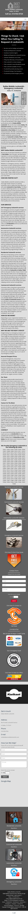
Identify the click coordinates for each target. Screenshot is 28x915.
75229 (15, 456)
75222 (12, 455)
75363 (15, 475)
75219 (23, 453)
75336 (8, 472)
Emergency (8, 903)
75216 (12, 453)
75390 (19, 480)
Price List (16, 905)
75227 (8, 456)
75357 (23, 473)
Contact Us (20, 903)
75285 (4, 468)
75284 (23, 467)
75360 (12, 475)
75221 (8, 455)
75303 (19, 468)
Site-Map (22, 905)
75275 (12, 467)
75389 (15, 480)
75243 (19, 460)
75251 (4, 463)
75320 (15, 470)
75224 (19, 455)
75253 (12, 463)
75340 (15, 472)
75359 (8, 475)
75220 (4, 455)
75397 (23, 482)
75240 (8, 460)
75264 (15, 465)
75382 (23, 479)
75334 (4, 472)
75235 (15, 458)
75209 (12, 451)
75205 (19, 449)
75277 (15, 467)
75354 (12, 473)
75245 (4, 461)
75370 (8, 477)
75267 (4, 467)
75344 (4, 473)
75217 (15, 453)
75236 (19, 458)
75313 (8, 470)
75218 (19, 453)
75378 (8, 479)
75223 (15, 455)
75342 (19, 472)
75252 (8, 463)
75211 (19, 451)
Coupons (14, 903)
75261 (4, 465)
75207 (4, 451)
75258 (19, 463)
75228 (12, 456)
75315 (12, 470)
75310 (23, 468)
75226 (4, 456)
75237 (23, 458)
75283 (19, 467)
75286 (8, 468)
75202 (8, 449)
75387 (8, 480)
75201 (4, 449)
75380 (15, 479)
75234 (12, 458)
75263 (12, 465)
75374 (23, 477)
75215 (8, 453)
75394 (12, 482)
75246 (8, 461)
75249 (19, 461)
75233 (8, 458)
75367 (23, 475)
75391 (23, 480)
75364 (19, 475)
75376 (4, 479)
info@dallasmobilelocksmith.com (10, 737)
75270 (8, 467)
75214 (4, 453)
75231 (23, 456)
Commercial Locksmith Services (14, 502)
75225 (23, 455)
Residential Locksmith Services (14, 487)
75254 (15, 463)
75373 (19, 477)
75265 (19, 465)
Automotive (22, 902)
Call (14, 913)
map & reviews (17, 895)
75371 (12, 477)
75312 (4, 470)
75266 (23, 465)
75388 (12, 480)
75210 (15, 451)
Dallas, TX (10, 90)
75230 (19, 456)
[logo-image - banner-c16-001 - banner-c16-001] (14, 25)
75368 (4, 477)
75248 (15, 461)
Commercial (16, 902)
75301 (15, 468)
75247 (12, 461)
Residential (9, 902)
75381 (19, 479)
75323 (19, 470)
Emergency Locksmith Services (14, 535)
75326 (23, 470)
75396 (19, 482)
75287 (12, 468)
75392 (4, 482)
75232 (4, 458)
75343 (23, 472)
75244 (23, 460)
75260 (23, 463)
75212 (23, 451)
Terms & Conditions (8, 905)
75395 (15, 482)
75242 (15, 460)
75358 (4, 475)
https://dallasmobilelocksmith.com (14, 898)
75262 (8, 465)
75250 (23, 461)
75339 (12, 472)
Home (3, 902)
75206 (23, 449)
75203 (12, 449)
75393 (8, 482)
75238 (4, 460)
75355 (15, 473)
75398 (14, 484)
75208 (8, 451)
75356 (19, 473)
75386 (4, 480)
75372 (15, 477)
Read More (14, 828)
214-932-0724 (17, 14)
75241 (12, 460)
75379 (12, 479)
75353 (8, 473)
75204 (15, 449)
